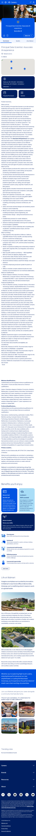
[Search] (30, 2)
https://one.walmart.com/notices (10, 320)
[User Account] (34, 2)
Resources (5, 779)
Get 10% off (6, 497)
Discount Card (6, 495)
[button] (7, 36)
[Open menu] (2, 2)
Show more (6, 86)
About (3, 786)
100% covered (24, 497)
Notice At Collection (6, 831)
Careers (4, 765)
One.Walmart (4, 344)
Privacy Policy (4, 828)
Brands (3, 772)
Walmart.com (4, 823)
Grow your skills (8, 523)
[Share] (4, 36)
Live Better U (23, 495)
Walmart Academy (7, 520)
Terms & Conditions (6, 826)
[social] (3, 794)
